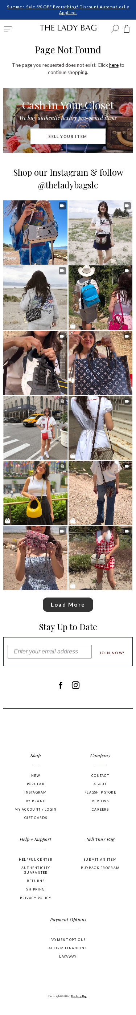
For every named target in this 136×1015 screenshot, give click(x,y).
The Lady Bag (79, 996)
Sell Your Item (68, 136)
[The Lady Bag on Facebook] (60, 685)
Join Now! (112, 653)
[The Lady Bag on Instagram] (75, 685)
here (114, 65)
